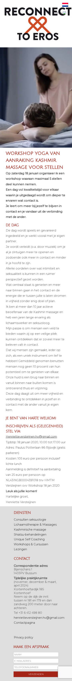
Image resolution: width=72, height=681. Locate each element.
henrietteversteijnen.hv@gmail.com (39, 618)
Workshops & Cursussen (31, 544)
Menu (59, 12)
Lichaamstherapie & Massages (35, 524)
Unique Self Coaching (29, 539)
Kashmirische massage (30, 529)
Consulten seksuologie (30, 519)
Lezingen (20, 549)
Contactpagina (24, 622)
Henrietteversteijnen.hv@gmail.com (31, 436)
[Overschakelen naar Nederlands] (65, 5)
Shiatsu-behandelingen (30, 534)
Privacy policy (23, 637)
